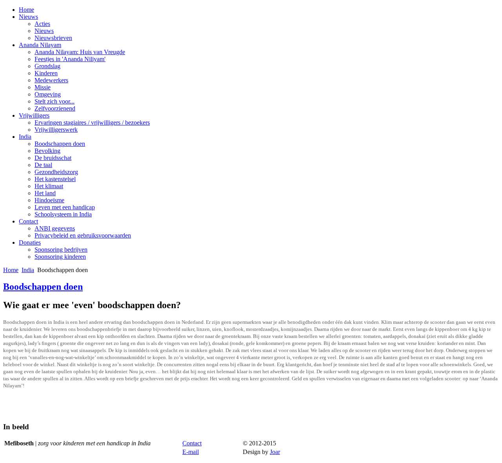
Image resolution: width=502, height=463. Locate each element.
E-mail (190, 451)
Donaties (30, 242)
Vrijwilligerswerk (56, 129)
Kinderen (46, 73)
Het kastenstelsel (55, 179)
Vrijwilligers (34, 115)
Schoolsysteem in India (63, 214)
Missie (43, 87)
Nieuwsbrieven (53, 37)
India (25, 136)
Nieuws (28, 16)
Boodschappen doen (60, 143)
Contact (28, 221)
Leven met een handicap (65, 207)
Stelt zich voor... (55, 101)
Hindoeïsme (49, 200)
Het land (45, 193)
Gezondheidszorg (56, 172)
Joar (275, 451)
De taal (43, 165)
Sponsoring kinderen (60, 256)
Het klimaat (49, 186)
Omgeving (48, 94)
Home (26, 9)
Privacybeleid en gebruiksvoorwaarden (83, 235)
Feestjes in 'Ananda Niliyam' (70, 59)
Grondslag (47, 66)
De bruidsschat (53, 157)
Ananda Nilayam (40, 45)
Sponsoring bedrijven (61, 249)
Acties (42, 23)
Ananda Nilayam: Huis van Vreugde (80, 52)
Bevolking (47, 150)
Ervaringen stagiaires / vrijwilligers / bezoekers (92, 122)
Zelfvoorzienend (55, 108)
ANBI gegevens (55, 228)
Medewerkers (51, 80)
